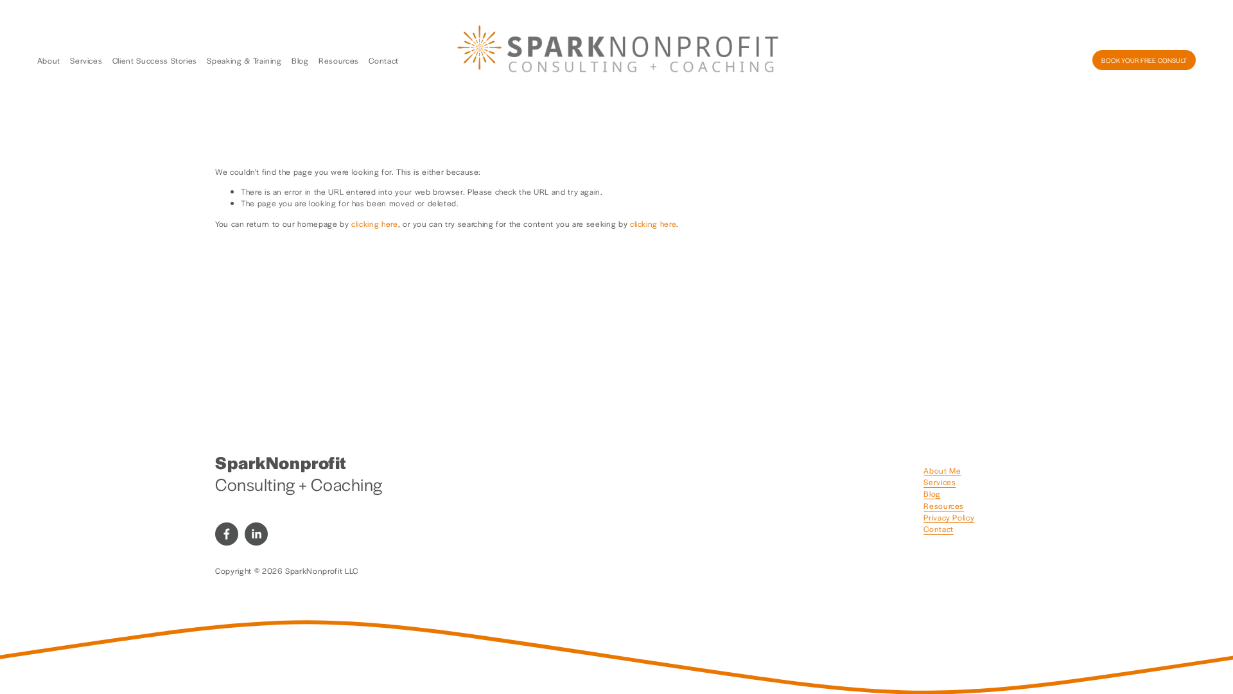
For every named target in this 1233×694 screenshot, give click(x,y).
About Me (942, 470)
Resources (339, 60)
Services (86, 60)
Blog (300, 60)
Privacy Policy (948, 517)
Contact (384, 60)
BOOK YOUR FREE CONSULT (1144, 60)
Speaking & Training (244, 60)
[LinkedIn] (256, 534)
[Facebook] (226, 534)
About (48, 60)
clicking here (374, 223)
